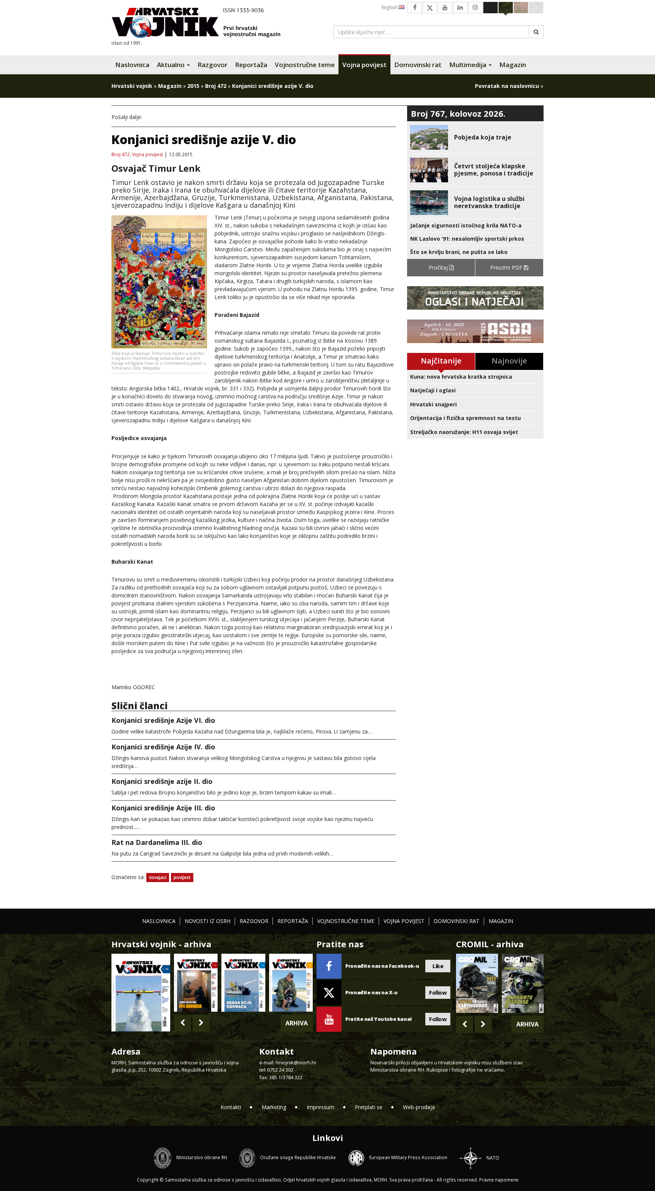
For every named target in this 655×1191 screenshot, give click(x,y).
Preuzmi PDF (507, 267)
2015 (193, 85)
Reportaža (251, 64)
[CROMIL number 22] (523, 983)
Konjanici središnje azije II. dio (162, 781)
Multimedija (468, 64)
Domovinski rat (418, 64)
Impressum (320, 1107)
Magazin (512, 64)
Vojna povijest (364, 64)
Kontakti (231, 1107)
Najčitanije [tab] (441, 361)
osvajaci (157, 877)
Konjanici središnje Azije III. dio (163, 807)
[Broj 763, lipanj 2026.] (291, 983)
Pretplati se (368, 1107)
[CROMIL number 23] (477, 983)
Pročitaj (439, 267)
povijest (182, 877)
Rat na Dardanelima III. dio (156, 842)
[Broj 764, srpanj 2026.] (243, 983)
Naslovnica (132, 64)
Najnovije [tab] (509, 361)
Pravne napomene (499, 1180)
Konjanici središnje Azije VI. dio (163, 720)
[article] (475, 137)
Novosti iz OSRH (207, 921)
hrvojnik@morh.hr (296, 1062)
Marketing (274, 1107)
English (390, 7)
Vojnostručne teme (305, 64)
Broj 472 (215, 85)
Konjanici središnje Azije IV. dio (163, 746)
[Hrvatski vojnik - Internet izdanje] (201, 24)
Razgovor (212, 64)
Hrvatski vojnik (131, 85)
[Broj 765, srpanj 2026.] (196, 983)
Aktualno (171, 64)
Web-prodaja (419, 1107)
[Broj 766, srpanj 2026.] (140, 991)
